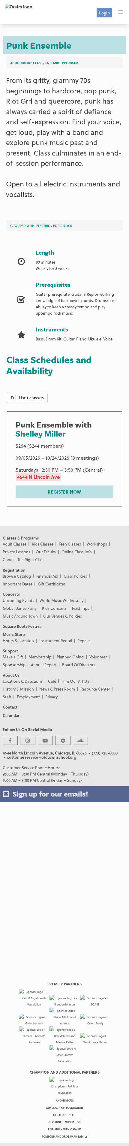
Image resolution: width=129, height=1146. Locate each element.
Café (52, 681)
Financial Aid (47, 576)
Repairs (84, 640)
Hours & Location (18, 640)
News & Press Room (57, 689)
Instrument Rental (55, 640)
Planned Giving (70, 657)
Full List (27, 398)
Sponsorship (14, 664)
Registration (14, 570)
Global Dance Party (20, 608)
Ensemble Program (61, 63)
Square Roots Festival (23, 626)
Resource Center (95, 689)
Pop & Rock (62, 225)
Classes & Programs (21, 538)
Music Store (14, 634)
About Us (11, 675)
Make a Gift (13, 657)
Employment (28, 697)
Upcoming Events (18, 600)
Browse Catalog (17, 576)
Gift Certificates (52, 584)
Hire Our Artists (75, 681)
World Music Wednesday (61, 600)
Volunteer (98, 657)
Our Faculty (46, 552)
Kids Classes (42, 544)
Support (10, 651)
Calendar (11, 715)
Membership (39, 657)
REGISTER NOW (64, 491)
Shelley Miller (41, 433)
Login (104, 12)
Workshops (97, 544)
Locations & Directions (23, 681)
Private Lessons (16, 552)
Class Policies (75, 576)
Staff (7, 697)
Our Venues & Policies (62, 616)
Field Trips (80, 608)
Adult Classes (14, 544)
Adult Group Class (26, 63)
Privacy (51, 697)
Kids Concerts (54, 608)
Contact (10, 707)
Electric (43, 225)
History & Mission (18, 689)
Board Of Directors (78, 664)
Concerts (11, 594)
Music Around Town (20, 616)
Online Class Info (77, 552)
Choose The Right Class (23, 559)
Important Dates (17, 584)
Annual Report (44, 664)
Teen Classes (70, 544)
